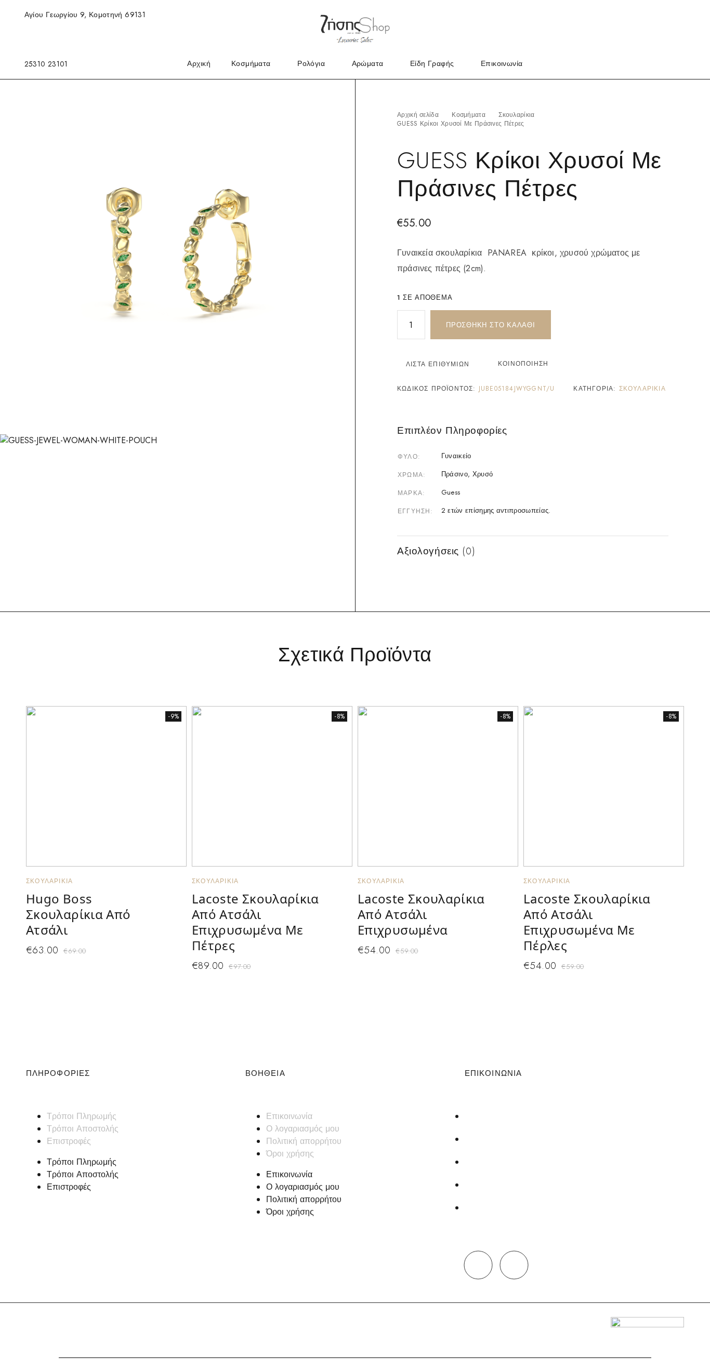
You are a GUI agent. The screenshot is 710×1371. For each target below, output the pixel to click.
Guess (451, 492)
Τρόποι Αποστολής (83, 1129)
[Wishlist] (674, 14)
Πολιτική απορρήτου (303, 1141)
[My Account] (657, 14)
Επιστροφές (69, 1141)
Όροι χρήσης (290, 1154)
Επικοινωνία (502, 64)
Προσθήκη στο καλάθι (490, 325)
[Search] (641, 14)
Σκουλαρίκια (516, 114)
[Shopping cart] (691, 14)
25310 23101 (46, 64)
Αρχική (199, 64)
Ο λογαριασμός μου (302, 1129)
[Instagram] (514, 1265)
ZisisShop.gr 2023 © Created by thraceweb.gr (94, 1323)
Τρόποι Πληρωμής (81, 1116)
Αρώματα (368, 64)
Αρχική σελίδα (418, 114)
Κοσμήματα (251, 64)
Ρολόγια (311, 64)
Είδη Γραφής (432, 64)
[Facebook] (478, 1265)
